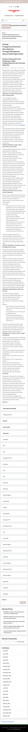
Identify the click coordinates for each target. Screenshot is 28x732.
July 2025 (5, 688)
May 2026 (5, 657)
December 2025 (7, 672)
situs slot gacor (7, 495)
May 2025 (5, 694)
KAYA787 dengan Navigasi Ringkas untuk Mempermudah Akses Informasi (12, 1)
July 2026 (5, 650)
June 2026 (5, 654)
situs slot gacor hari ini (8, 721)
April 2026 (5, 660)
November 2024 (7, 713)
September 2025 (7, 682)
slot (4, 445)
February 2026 (6, 666)
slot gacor (5, 439)
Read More (4, 402)
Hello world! (21, 641)
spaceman (5, 581)
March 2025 (6, 700)
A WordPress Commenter (9, 641)
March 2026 (6, 663)
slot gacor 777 (6, 520)
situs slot (5, 482)
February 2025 (6, 703)
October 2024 (6, 716)
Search (4, 599)
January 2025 (6, 706)
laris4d (4, 507)
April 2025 (5, 697)
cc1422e (6, 68)
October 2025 (6, 678)
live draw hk (6, 501)
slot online (5, 538)
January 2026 (6, 669)
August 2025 (6, 685)
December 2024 (7, 709)
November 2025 (7, 675)
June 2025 (5, 691)
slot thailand (6, 513)
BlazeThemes (17, 729)
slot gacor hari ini (7, 414)
